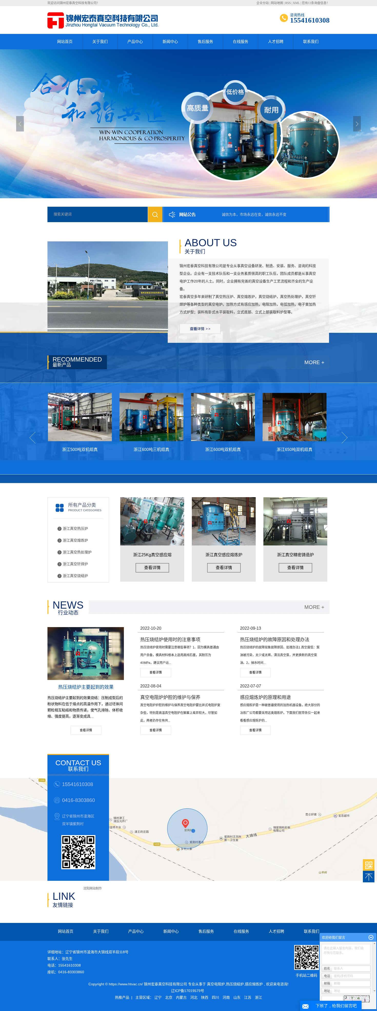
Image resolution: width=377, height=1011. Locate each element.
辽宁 (158, 997)
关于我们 (100, 41)
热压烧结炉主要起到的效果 (86, 687)
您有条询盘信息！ (316, 3)
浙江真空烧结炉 (75, 576)
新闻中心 (170, 41)
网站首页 (65, 41)
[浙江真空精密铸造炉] (295, 521)
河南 (226, 997)
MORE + (314, 362)
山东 (237, 997)
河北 (193, 997)
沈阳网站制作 (92, 888)
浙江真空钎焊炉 (75, 564)
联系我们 (311, 41)
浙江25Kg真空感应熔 (152, 555)
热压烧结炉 (235, 984)
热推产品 (122, 997)
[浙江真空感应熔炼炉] (224, 521)
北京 (168, 997)
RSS (288, 3)
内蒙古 (181, 997)
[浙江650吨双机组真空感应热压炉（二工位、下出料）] (279, 417)
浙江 (258, 997)
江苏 (247, 997)
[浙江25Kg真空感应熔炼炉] (152, 521)
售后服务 (205, 41)
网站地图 (277, 3)
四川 (215, 997)
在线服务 (240, 41)
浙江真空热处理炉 (77, 552)
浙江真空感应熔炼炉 (223, 555)
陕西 (204, 997)
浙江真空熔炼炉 (75, 540)
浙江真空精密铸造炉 (295, 555)
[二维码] (368, 865)
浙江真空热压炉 (75, 529)
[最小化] (371, 937)
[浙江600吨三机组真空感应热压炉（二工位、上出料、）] (136, 417)
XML (296, 3)
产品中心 (135, 41)
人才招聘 (275, 41)
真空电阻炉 (216, 984)
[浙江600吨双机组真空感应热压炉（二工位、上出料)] (208, 417)
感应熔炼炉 (254, 984)
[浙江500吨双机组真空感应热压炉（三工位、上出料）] (65, 417)
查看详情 (152, 567)
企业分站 (262, 3)
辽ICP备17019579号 (187, 991)
